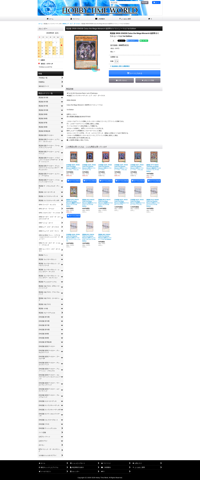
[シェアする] (113, 41)
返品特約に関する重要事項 (120, 66)
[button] (147, 80)
